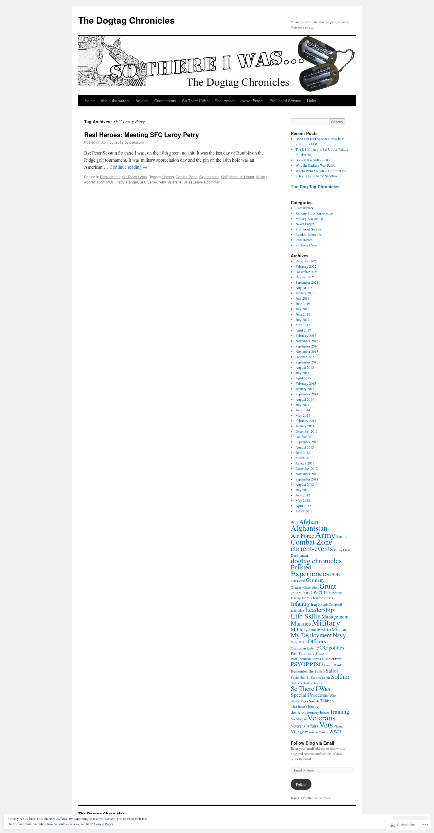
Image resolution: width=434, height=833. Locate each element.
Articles (142, 100)
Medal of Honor (241, 176)
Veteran (301, 719)
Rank (338, 665)
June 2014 (303, 409)
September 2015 (307, 362)
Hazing (296, 597)
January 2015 (305, 388)
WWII (335, 731)
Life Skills (306, 616)
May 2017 (303, 324)
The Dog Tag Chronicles (315, 186)
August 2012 (305, 484)
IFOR (330, 598)
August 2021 (305, 287)
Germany (315, 580)
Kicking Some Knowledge (314, 213)
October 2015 (305, 356)
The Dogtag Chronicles (126, 20)
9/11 (294, 522)
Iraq (314, 604)
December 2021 (307, 271)
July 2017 (302, 319)
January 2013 (305, 463)
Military (326, 622)
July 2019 (302, 298)
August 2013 (305, 447)
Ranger (132, 181)
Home (90, 100)
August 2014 (305, 399)
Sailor (332, 670)
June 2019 (303, 303)
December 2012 (307, 468)
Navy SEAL (299, 642)
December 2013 (307, 431)
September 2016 (307, 346)
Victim (338, 726)
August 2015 (305, 367)
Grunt (327, 586)
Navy (339, 635)
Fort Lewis (298, 581)
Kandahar (297, 610)
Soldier (340, 676)
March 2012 (304, 511)
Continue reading (129, 167)
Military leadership (311, 629)
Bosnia (341, 536)
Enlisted (301, 567)
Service (316, 677)
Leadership (319, 609)
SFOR (326, 678)
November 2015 (307, 351)
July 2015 (302, 372)
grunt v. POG (300, 592)
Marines (301, 623)
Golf (224, 176)
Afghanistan (309, 528)
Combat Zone (187, 176)
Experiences (209, 176)
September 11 (300, 677)
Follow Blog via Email (312, 743)
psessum (136, 141)
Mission (339, 629)
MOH (110, 181)
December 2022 (307, 261)
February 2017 (306, 335)
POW (338, 659)
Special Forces (306, 694)
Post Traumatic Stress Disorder (312, 658)
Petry (120, 181)
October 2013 (305, 436)
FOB (335, 574)
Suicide (314, 701)
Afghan (308, 521)
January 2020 (305, 292)
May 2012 (303, 500)
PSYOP (300, 664)
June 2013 (303, 452)
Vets (186, 181)
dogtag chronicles (316, 560)
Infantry (300, 603)
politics (336, 647)
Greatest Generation (305, 587)
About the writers (115, 100)
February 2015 (306, 383)
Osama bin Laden (303, 648)
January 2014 (305, 425)
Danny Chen (342, 550)
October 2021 (305, 277)
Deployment (299, 555)
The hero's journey (305, 706)
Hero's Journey (313, 597)
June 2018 (303, 314)
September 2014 (307, 394)
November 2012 (307, 473)
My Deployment (311, 635)
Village (297, 732)
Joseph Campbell (330, 604)
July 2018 (302, 308)
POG (322, 647)
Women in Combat (316, 732)
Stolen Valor (299, 701)
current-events (312, 548)
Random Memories (309, 234)
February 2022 (306, 266)
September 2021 (307, 282)
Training (339, 711)
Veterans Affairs (304, 726)
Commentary (165, 100)
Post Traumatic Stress (307, 653)
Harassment (333, 592)
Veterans (174, 181)
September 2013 (307, 441)
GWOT (317, 592)
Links (311, 100)
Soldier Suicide (313, 683)
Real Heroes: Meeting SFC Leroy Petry (141, 134)
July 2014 (302, 404)
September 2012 (307, 479)
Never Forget (253, 100)
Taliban (327, 701)
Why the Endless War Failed (315, 165)
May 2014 (303, 415)
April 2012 (303, 505)
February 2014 (306, 420)
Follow (301, 784)
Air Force (302, 536)
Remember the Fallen (308, 671)
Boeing (168, 176)
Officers (317, 641)
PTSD (316, 664)
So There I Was (195, 100)
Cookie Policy (104, 823)
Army (325, 534)
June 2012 (303, 495)
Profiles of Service (285, 100)
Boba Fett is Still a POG (313, 159)
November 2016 (307, 340)
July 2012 (302, 489)
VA (293, 719)
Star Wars (330, 695)
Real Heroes (225, 100)
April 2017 (303, 330)
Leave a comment (207, 181)
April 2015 (303, 378)
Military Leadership (309, 218)
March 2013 (304, 457)
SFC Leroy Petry (153, 181)
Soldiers (296, 683)
